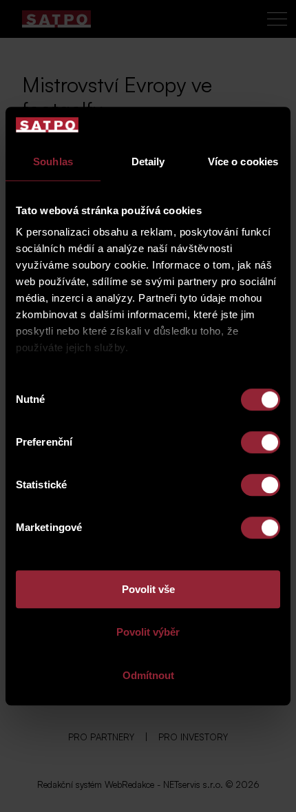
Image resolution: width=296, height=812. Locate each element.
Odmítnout (148, 675)
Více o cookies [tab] (243, 161)
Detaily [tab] (148, 161)
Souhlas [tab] (53, 161)
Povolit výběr (148, 632)
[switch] (260, 442)
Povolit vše (148, 589)
